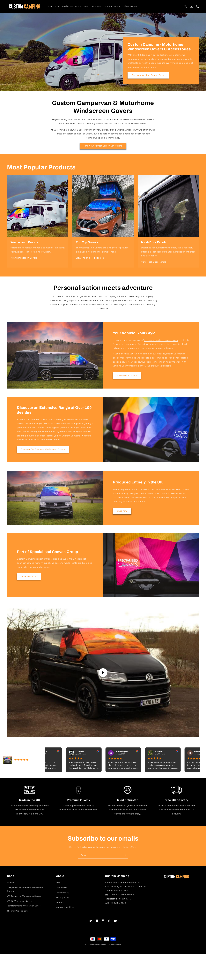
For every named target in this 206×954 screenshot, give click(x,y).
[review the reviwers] (55, 752)
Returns (60, 902)
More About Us (28, 576)
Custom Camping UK (98, 944)
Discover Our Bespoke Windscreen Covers (43, 449)
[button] (53, 6)
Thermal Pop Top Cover (18, 911)
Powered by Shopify (114, 944)
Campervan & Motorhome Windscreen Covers (25, 889)
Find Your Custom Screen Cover (148, 75)
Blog (58, 883)
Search (10, 883)
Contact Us (61, 888)
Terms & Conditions (65, 907)
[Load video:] (103, 673)
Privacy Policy (63, 897)
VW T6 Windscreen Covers (20, 901)
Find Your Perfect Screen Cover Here (103, 146)
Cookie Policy (62, 893)
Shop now (122, 511)
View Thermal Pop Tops (88, 258)
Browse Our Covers (127, 375)
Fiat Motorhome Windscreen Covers (24, 906)
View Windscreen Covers (24, 258)
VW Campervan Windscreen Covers (24, 896)
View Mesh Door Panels (153, 262)
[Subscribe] (125, 855)
